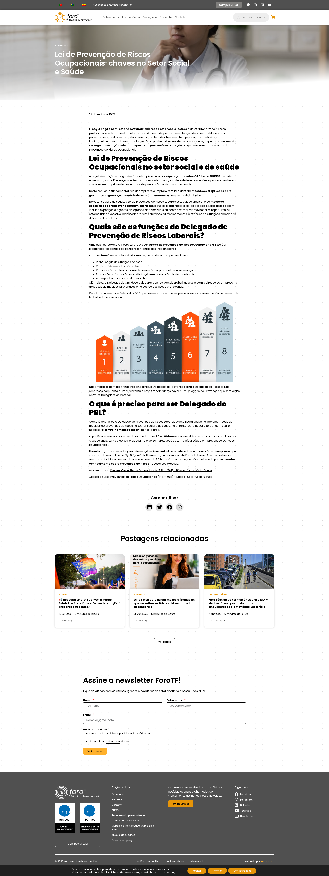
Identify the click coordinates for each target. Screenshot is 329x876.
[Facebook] (248, 5)
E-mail (88, 715)
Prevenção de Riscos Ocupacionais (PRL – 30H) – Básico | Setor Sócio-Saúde (161, 470)
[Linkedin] (262, 5)
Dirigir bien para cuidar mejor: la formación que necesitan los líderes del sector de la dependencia (164, 603)
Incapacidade (122, 733)
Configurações (242, 870)
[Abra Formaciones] (139, 17)
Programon (267, 861)
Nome (87, 700)
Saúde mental (145, 733)
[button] (149, 507)
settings (171, 872)
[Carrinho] (273, 17)
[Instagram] (255, 5)
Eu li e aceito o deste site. (110, 741)
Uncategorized (218, 594)
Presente (64, 594)
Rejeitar (217, 870)
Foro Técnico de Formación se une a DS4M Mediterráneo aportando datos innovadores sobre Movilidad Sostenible (238, 603)
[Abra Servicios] (156, 17)
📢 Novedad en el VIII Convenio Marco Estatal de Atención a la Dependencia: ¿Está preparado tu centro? (89, 603)
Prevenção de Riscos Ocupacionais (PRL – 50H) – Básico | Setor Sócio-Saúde (161, 477)
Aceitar (197, 870)
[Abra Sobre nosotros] (118, 17)
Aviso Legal (113, 741)
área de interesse (95, 729)
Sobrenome (175, 700)
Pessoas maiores (97, 733)
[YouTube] (269, 5)
